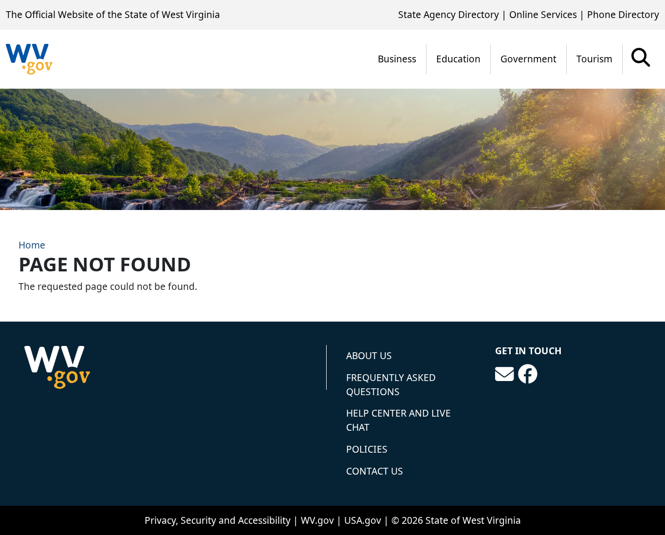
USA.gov (362, 520)
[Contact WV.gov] (504, 374)
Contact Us (374, 471)
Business (397, 58)
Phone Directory (623, 14)
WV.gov (317, 520)
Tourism (594, 58)
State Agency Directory (448, 14)
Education (458, 58)
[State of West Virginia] (29, 59)
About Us (369, 355)
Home (31, 244)
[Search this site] (640, 60)
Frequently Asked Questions (391, 384)
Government (528, 58)
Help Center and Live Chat (398, 420)
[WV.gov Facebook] (527, 374)
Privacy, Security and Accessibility (218, 520)
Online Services (543, 14)
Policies (367, 449)
